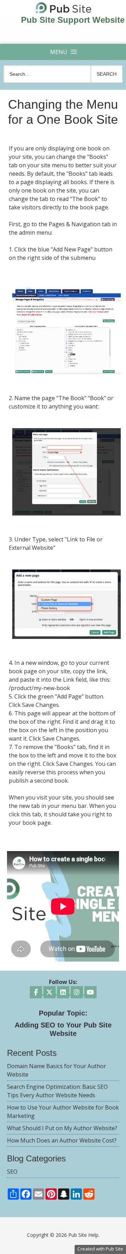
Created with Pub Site (100, 1249)
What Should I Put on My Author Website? (62, 1128)
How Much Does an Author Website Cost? (62, 1140)
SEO (12, 1171)
